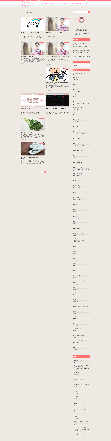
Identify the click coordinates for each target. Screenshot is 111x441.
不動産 (75, 194)
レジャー (75, 192)
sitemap (75, 362)
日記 (75, 253)
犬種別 (75, 277)
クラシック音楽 (77, 119)
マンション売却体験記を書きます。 (80, 178)
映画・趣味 (76, 260)
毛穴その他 (76, 270)
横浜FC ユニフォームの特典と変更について (81, 50)
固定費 (75, 223)
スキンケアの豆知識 (77, 131)
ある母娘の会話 (77, 91)
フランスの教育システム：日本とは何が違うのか (81, 53)
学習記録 (75, 230)
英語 (75, 330)
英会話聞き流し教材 (77, 328)
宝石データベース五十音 (78, 233)
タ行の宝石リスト (77, 398)
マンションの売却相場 (78, 167)
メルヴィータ (76, 185)
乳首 (75, 202)
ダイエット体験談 (77, 140)
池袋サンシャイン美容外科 (79, 272)
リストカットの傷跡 (77, 187)
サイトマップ (76, 391)
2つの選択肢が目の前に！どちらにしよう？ (81, 74)
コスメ (75, 124)
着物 (75, 282)
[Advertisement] (33, 78)
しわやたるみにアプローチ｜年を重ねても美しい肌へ (81, 104)
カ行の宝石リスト (77, 388)
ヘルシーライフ (77, 160)
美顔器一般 (76, 311)
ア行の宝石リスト (77, 386)
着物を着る (76, 289)
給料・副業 (76, 301)
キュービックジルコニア (78, 116)
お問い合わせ (76, 372)
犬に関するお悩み (77, 275)
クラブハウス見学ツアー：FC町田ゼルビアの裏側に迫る (81, 44)
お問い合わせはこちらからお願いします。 (81, 384)
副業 (75, 216)
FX (74, 82)
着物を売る (76, 287)
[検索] (89, 0)
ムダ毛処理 (76, 182)
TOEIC (75, 86)
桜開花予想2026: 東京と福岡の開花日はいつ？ (80, 47)
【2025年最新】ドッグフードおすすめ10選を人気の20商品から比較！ (81, 365)
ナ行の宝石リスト (77, 401)
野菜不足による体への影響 (79, 335)
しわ (75, 101)
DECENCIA (76, 79)
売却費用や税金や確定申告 (79, 226)
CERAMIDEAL (76, 77)
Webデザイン (76, 89)
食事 (75, 352)
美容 (75, 304)
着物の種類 (76, 284)
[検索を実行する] (89, 12)
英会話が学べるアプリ (78, 325)
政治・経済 (76, 248)
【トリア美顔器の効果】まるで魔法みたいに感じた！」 (81, 369)
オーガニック (76, 112)
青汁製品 (75, 344)
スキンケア (76, 128)
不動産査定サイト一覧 (78, 199)
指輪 (75, 244)
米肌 (75, 296)
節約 (75, 292)
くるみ (75, 98)
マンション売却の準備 (78, 173)
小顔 (75, 235)
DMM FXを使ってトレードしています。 (81, 360)
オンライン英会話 (77, 109)
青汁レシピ (76, 342)
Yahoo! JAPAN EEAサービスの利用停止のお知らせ (81, 57)
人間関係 (75, 204)
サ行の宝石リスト (77, 396)
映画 (75, 256)
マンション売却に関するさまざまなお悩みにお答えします (81, 170)
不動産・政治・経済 (77, 197)
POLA (75, 84)
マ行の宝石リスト (77, 416)
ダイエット (76, 136)
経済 (75, 299)
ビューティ (76, 155)
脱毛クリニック (77, 316)
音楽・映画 (76, 349)
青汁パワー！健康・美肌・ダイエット (81, 340)
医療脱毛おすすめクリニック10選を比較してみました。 (81, 422)
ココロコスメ (76, 121)
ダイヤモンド (76, 143)
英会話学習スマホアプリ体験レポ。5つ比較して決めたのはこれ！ (81, 430)
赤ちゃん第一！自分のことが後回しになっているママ (81, 433)
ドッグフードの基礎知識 (78, 150)
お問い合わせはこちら (78, 381)
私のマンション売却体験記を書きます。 (81, 427)
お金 (75, 96)
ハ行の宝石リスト (77, 403)
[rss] (88, 0)
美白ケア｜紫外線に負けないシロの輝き (81, 306)
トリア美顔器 (76, 148)
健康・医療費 (76, 214)
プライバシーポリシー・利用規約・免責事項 (81, 406)
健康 (75, 211)
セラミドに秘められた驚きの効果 (80, 133)
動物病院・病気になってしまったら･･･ (81, 218)
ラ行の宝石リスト (77, 418)
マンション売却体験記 (78, 175)
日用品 (75, 251)
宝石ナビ (75, 424)
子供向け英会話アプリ (78, 228)
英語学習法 (76, 332)
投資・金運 (76, 238)
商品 (75, 221)
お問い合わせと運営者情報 (79, 379)
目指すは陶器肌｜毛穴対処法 (79, 280)
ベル (75, 164)
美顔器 (75, 308)
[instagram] (86, 0)
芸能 (75, 320)
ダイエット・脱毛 (77, 138)
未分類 (75, 263)
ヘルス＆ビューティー (78, 162)
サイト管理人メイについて (79, 393)
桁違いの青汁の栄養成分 (78, 268)
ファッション (76, 157)
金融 (75, 337)
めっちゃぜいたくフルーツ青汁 (79, 107)
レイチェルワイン (77, 190)
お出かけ (75, 94)
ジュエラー (76, 126)
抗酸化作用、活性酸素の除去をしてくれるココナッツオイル (81, 241)
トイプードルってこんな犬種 (79, 145)
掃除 (75, 246)
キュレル (75, 114)
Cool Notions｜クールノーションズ (25, 3)
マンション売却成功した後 (79, 180)
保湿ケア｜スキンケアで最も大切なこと (81, 206)
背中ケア (75, 313)
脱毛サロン (76, 318)
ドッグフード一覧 (77, 152)
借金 (75, 209)
